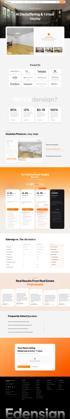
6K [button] (41, 207)
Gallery (32, 1)
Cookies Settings (8, 392)
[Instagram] (6, 387)
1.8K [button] (37, 207)
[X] (15, 387)
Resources (40, 1)
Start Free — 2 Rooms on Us (24, 366)
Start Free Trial (62, 1)
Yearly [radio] (34, 184)
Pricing (28, 1)
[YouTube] (8, 387)
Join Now (12, 209)
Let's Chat (57, 209)
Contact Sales (35, 366)
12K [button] (43, 207)
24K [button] (45, 207)
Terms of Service (12, 391)
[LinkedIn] (10, 387)
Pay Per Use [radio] (41, 184)
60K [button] (47, 207)
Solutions (35, 1)
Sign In (57, 1)
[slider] (42, 206)
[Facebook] (13, 387)
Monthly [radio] (28, 184)
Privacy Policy (8, 391)
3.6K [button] (39, 207)
